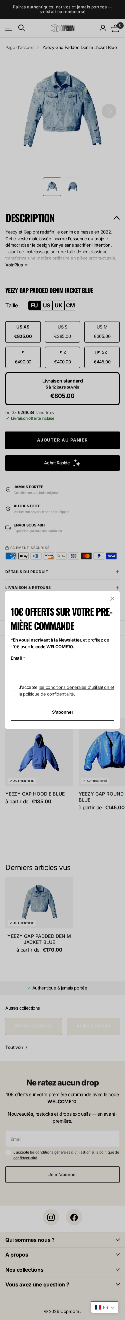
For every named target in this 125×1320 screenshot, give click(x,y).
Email (18, 658)
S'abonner (62, 712)
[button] (104, 1307)
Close (112, 598)
